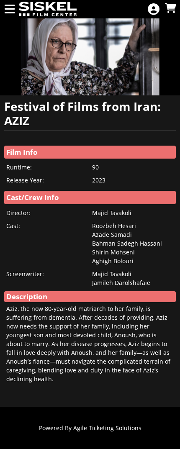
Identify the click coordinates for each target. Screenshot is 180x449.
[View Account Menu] (154, 9)
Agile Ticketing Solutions (107, 428)
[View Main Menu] (10, 9)
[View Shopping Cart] (170, 9)
